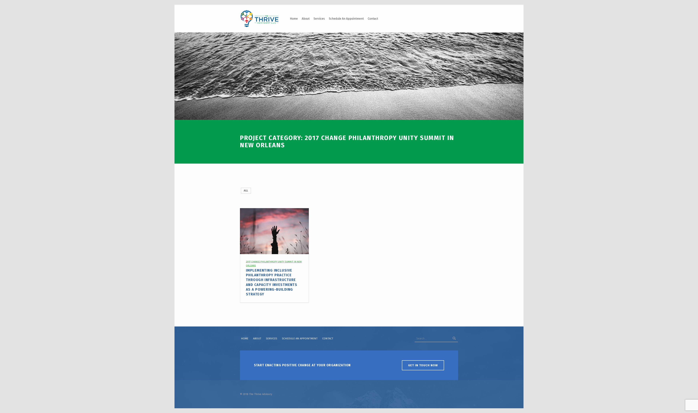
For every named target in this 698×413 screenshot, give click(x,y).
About (306, 18)
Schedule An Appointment (346, 18)
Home (294, 18)
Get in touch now (423, 365)
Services (319, 18)
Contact (373, 18)
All (246, 190)
